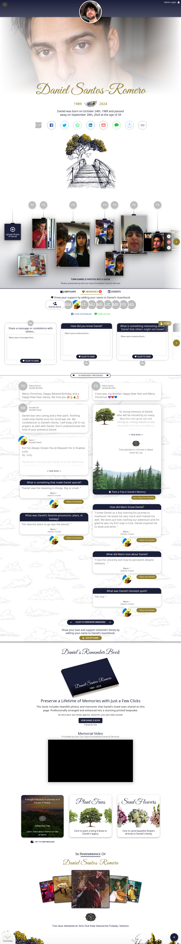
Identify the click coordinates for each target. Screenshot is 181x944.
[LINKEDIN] (90, 125)
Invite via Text (103, 314)
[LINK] (142, 125)
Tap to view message (44, 842)
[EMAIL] (103, 125)
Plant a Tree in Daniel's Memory (128, 491)
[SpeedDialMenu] (174, 937)
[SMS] (116, 125)
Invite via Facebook (82, 314)
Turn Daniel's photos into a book (90, 279)
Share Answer (74, 502)
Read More (54, 471)
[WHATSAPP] (77, 125)
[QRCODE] (38, 125)
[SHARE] (129, 125)
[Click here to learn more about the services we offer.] (90, 917)
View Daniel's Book (90, 720)
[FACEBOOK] (51, 125)
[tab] (68, 291)
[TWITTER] (64, 125)
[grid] (90, 244)
